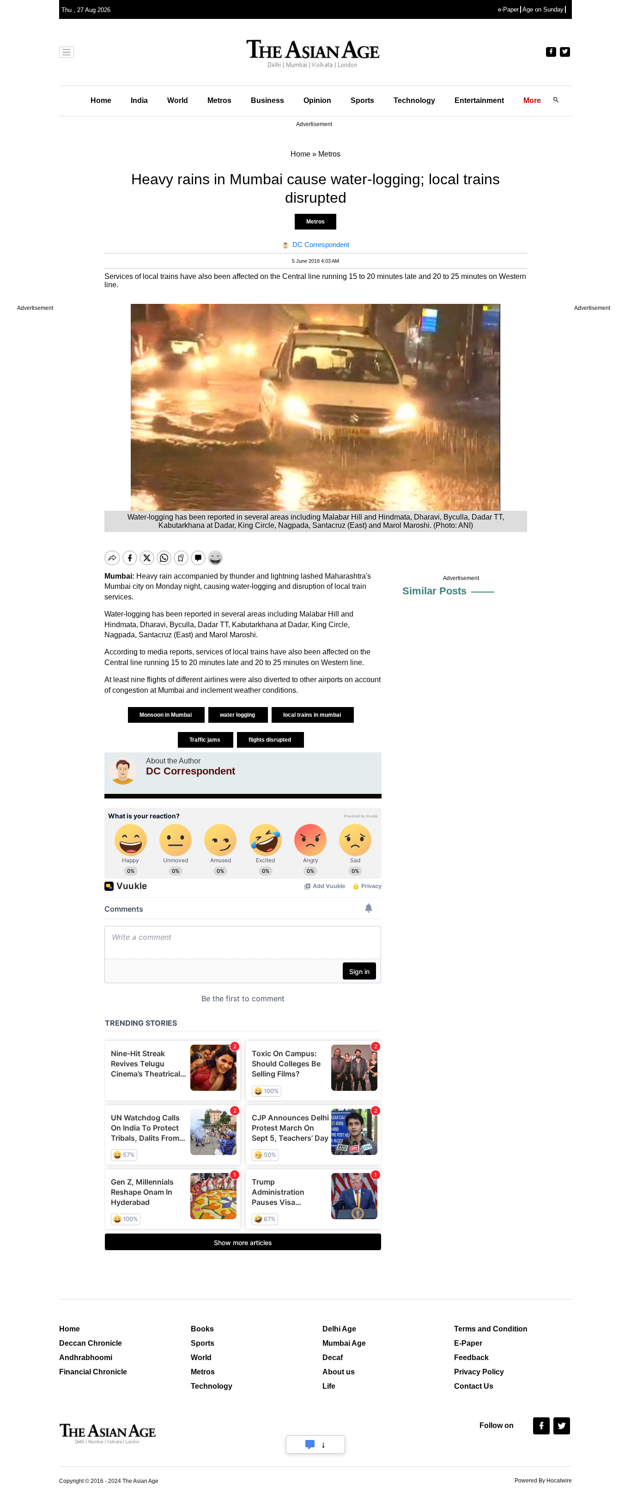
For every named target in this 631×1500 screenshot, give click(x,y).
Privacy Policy (479, 1372)
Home (101, 100)
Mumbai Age (344, 1343)
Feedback (471, 1357)
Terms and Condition (491, 1329)
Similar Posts (434, 591)
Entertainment (479, 100)
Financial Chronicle (93, 1372)
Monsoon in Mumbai (166, 715)
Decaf (332, 1357)
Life (328, 1386)
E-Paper (468, 1343)
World (177, 100)
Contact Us (473, 1386)
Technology (414, 100)
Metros (219, 100)
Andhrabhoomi (85, 1357)
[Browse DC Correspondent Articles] (123, 771)
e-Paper (508, 9)
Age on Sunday (543, 9)
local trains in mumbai (312, 715)
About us (338, 1372)
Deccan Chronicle (90, 1343)
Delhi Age (339, 1329)
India (139, 100)
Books (202, 1329)
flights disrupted (270, 740)
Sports (362, 100)
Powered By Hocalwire (543, 1480)
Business (267, 100)
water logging (238, 715)
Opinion (317, 100)
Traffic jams (205, 740)
